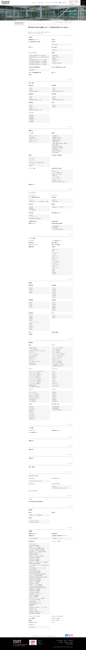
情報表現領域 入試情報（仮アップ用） (36, 109)
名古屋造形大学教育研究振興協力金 (34, 67)
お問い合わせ (83, 1)
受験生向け (30, 517)
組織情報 (54, 58)
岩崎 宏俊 (31, 318)
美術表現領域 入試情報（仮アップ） (35, 91)
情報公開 (53, 52)
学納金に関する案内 (55, 221)
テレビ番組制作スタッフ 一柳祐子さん (59, 364)
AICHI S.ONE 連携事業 (33, 569)
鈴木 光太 (54, 305)
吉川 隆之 (31, 323)
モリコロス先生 (32, 408)
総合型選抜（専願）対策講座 (34, 522)
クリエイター (31, 389)
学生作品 (31, 88)
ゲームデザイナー (55, 260)
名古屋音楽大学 (70, 640)
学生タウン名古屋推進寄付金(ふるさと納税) (59, 67)
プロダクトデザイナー (56, 264)
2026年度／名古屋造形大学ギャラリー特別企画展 (37, 55)
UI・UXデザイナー (55, 263)
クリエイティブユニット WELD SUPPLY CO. (37, 371)
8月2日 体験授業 (32, 137)
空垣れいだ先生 (32, 414)
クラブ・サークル (54, 195)
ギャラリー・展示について (33, 52)
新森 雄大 (54, 308)
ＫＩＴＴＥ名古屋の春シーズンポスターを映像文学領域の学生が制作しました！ (39, 566)
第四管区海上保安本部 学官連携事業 (35, 580)
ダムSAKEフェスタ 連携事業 (34, 559)
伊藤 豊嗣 (54, 307)
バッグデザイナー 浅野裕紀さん (35, 377)
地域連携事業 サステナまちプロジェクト (36, 593)
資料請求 (39, 642)
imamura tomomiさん (56, 385)
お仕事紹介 (53, 246)
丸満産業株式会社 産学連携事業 (35, 589)
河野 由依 (54, 297)
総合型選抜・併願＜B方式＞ (57, 138)
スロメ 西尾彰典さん (33, 401)
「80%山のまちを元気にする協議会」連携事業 (37, 548)
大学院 (53, 102)
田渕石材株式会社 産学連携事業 (35, 613)
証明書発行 (31, 215)
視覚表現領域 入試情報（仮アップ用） (59, 91)
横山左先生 (31, 411)
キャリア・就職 (54, 2)
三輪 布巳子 (54, 294)
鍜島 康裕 (31, 317)
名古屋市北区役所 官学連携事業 (35, 590)
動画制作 (30, 620)
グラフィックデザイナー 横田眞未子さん (59, 353)
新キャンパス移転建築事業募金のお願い (35, 72)
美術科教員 (54, 272)
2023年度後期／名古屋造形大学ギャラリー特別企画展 (38, 64)
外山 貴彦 (31, 315)
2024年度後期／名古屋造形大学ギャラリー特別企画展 (38, 61)
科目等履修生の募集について (33, 221)
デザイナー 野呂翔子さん (56, 352)
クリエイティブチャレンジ (57, 178)
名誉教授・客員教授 (55, 332)
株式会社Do (71, 642)
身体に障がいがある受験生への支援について (59, 181)
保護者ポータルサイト (32, 223)
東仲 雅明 (54, 289)
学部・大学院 (40, 2)
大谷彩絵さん (55, 396)
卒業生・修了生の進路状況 (56, 244)
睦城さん (54, 374)
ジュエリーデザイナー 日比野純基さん (36, 380)
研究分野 (54, 105)
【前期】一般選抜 (55, 141)
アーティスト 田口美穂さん (34, 355)
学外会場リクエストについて (57, 180)
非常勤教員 (30, 334)
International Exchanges (56, 483)
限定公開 (30, 509)
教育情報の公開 (55, 55)
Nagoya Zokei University (33, 475)
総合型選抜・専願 (55, 135)
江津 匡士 (31, 304)
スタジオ (30, 499)
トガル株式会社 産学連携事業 (34, 592)
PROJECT (31, 108)
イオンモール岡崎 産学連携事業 (35, 599)
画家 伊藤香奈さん (32, 356)
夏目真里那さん (55, 401)
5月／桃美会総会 (55, 227)
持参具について (55, 175)
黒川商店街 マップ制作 (33, 610)
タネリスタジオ (32, 352)
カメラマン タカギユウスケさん (35, 393)
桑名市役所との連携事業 (33, 554)
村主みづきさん (55, 383)
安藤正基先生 (32, 406)
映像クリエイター (55, 257)
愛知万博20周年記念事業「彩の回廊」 (36, 602)
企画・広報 (54, 273)
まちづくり (53, 622)
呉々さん (54, 371)
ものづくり (30, 368)
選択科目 (31, 165)
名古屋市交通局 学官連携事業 (34, 560)
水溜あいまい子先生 (33, 417)
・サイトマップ (29, 636)
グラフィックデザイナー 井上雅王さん (59, 355)
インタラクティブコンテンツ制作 (34, 616)
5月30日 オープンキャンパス (34, 140)
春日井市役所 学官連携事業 (34, 583)
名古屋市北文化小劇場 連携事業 (35, 557)
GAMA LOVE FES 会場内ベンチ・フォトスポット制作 (38, 607)
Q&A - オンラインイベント (34, 141)
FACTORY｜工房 (55, 44)
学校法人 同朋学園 (59, 640)
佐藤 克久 (31, 289)
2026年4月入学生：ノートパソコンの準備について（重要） (39, 201)
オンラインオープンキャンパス (34, 520)
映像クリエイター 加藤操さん (34, 395)
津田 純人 (31, 320)
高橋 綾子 (54, 315)
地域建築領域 (32, 118)
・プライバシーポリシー (16, 636)
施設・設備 (53, 41)
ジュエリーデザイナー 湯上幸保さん (35, 382)
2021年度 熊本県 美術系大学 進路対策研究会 (36, 501)
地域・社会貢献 (54, 47)
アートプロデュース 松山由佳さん (35, 361)
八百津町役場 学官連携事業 (34, 545)
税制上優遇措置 (32, 69)
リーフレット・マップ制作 (56, 541)
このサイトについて (32, 430)
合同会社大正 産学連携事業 (34, 595)
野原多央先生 (32, 409)
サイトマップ (77, 2)
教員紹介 (30, 282)
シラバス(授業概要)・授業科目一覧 (34, 197)
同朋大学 (65, 640)
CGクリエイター (55, 258)
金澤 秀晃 (54, 304)
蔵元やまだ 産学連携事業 (34, 596)
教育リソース (54, 72)
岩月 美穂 (31, 307)
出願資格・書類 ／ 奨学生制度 (56, 168)
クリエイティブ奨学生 (56, 177)
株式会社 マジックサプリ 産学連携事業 (36, 584)
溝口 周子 (54, 302)
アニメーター (55, 255)
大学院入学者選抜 (55, 152)
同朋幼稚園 (66, 642)
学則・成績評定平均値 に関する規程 (34, 41)
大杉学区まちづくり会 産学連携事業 (35, 578)
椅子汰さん (54, 393)
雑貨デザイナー (55, 266)
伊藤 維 (31, 305)
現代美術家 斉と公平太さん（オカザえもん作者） (37, 350)
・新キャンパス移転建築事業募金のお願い (50, 636)
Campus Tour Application (33, 490)
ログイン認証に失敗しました (33, 432)
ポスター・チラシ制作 (55, 620)
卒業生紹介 (31, 342)
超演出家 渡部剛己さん (33, 364)
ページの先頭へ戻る (69, 79)
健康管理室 (31, 208)
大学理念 (53, 39)
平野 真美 (31, 329)
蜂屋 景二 (31, 302)
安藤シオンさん (55, 382)
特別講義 (54, 106)
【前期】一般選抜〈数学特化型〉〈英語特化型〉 (60, 143)
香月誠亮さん (55, 399)
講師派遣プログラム (32, 184)
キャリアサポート (31, 240)
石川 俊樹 (54, 292)
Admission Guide (32, 478)
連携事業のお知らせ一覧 (32, 533)
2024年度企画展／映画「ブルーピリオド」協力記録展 (38, 59)
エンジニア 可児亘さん (33, 392)
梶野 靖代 (31, 292)
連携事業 (59, 2)
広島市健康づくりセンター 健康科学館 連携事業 (38, 551)
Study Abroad (55, 486)
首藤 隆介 (54, 317)
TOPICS (31, 89)
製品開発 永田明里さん (33, 385)
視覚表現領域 (54, 85)
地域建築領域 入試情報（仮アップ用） (36, 99)
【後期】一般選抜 (55, 144)
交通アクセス (72, 1)
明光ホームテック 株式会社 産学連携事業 (36, 575)
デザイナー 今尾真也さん (56, 349)
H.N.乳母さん (55, 377)
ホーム (54, 22)
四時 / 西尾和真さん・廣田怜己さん (35, 386)
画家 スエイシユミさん (33, 358)
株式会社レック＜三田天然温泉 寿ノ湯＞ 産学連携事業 (39, 562)
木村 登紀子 (54, 295)
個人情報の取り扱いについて (56, 430)
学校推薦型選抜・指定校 (56, 140)
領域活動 (54, 98)
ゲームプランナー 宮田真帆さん (58, 356)
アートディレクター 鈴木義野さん (58, 347)
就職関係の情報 (31, 246)
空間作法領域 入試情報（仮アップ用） (59, 99)
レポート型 (31, 159)
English (71, 2)
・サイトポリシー (23, 636)
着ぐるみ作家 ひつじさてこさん (35, 398)
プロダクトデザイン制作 (55, 618)
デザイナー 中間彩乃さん (56, 350)
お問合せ (30, 74)
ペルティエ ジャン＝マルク (34, 321)
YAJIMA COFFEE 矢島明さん (57, 409)
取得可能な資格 (31, 242)
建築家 (54, 269)
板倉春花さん (55, 392)
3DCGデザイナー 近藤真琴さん (57, 361)
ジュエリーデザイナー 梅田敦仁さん (35, 383)
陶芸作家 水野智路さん (33, 347)
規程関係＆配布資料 (56, 226)
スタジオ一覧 (31, 112)
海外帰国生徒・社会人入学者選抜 (58, 147)
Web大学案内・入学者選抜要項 (57, 155)
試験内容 (30, 155)
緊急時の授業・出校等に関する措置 (35, 218)
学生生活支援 (31, 204)
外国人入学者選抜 (55, 149)
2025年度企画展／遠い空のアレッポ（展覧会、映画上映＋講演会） (39, 58)
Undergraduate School (55, 478)
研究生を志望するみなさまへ (56, 212)
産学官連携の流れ (54, 533)
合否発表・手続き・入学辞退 (57, 174)
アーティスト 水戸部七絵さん (34, 349)
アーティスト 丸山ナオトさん (34, 353)
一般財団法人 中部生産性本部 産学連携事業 (36, 586)
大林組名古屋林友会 (33, 601)
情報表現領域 (31, 102)
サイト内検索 (72, 4)
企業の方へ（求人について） (33, 244)
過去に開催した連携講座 (33, 538)
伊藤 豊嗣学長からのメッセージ (34, 39)
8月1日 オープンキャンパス (34, 135)
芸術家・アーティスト (56, 249)
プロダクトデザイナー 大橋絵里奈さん (36, 374)
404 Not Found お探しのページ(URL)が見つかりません (19, 23)
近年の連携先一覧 (31, 541)
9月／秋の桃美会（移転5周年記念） (58, 229)
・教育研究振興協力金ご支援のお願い (37, 636)
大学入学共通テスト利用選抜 (57, 146)
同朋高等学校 (61, 642)
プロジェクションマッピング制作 (57, 616)
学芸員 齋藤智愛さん (56, 408)
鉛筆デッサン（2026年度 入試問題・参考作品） (37, 162)
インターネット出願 (32, 168)
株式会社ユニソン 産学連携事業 (35, 581)
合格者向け (53, 512)
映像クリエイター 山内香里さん (35, 396)
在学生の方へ (31, 449)
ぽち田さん (54, 380)
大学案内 (30, 37)
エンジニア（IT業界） (56, 261)
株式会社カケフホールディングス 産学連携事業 (37, 598)
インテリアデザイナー (56, 267)
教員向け (30, 512)
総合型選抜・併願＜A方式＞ (57, 137)
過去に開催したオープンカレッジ (58, 538)
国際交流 (53, 204)
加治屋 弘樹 (31, 326)
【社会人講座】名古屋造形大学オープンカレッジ (59, 535)
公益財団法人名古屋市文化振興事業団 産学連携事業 (38, 587)
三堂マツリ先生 (32, 412)
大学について (35, 2)
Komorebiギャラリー (32, 624)
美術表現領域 (31, 85)
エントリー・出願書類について (57, 172)
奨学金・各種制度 (55, 201)
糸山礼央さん (55, 398)
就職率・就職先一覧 (55, 242)
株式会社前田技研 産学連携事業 (35, 563)
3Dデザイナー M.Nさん (56, 358)
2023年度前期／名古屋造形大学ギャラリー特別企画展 (38, 62)
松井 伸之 (54, 310)
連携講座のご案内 (31, 535)
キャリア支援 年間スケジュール (57, 240)
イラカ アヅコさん (55, 386)
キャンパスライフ (47, 2)
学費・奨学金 (54, 197)
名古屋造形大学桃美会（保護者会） (57, 223)
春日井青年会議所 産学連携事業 (35, 572)
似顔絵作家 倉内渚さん (33, 399)
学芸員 (54, 270)
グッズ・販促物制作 (32, 618)
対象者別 (76, 1)
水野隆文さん (55, 395)
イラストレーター (55, 252)
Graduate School (32, 483)
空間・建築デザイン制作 (32, 622)
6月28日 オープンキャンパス (34, 138)
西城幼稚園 (31, 605)
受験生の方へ (31, 440)
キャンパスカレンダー (32, 195)
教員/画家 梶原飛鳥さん (56, 406)
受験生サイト (65, 2)
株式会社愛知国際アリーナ (34, 604)
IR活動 (54, 61)
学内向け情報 (31, 212)
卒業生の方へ (31, 458)
